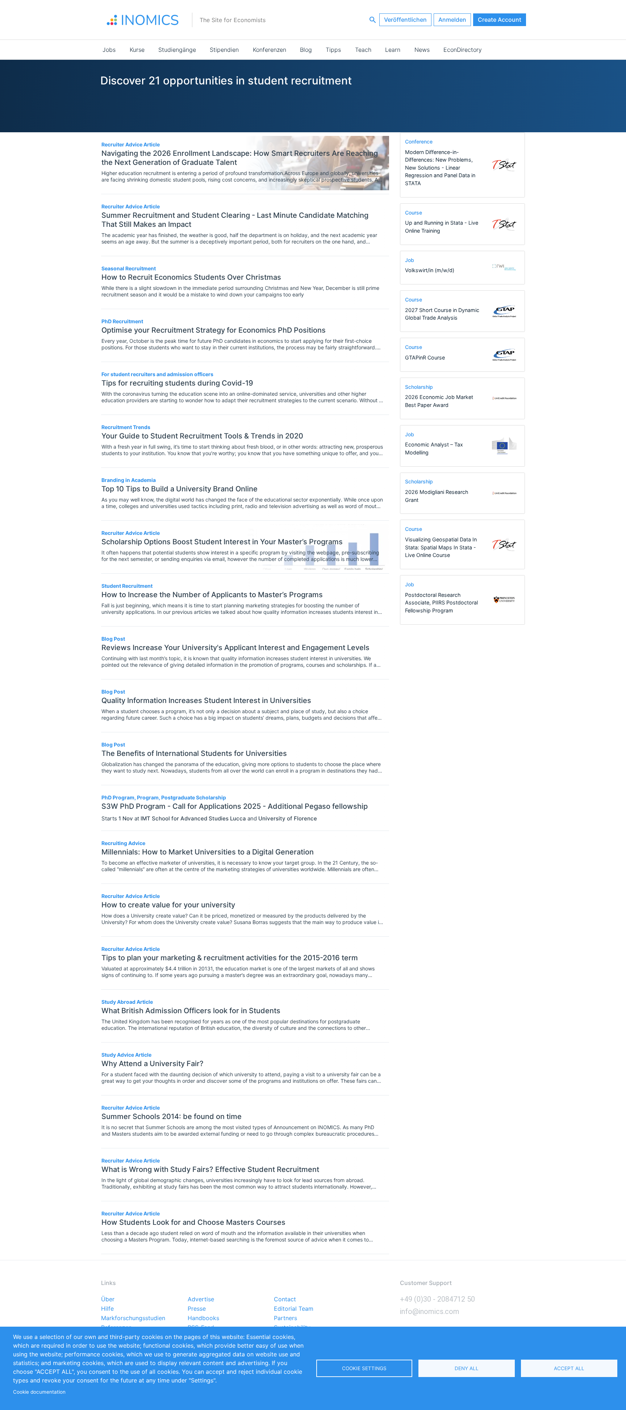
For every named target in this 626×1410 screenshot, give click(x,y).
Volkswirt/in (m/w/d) (429, 270)
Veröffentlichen (405, 19)
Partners (285, 1318)
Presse (197, 1309)
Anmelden (452, 19)
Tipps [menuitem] (333, 49)
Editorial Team (293, 1309)
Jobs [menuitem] (109, 49)
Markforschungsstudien (133, 1318)
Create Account (499, 19)
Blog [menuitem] (306, 49)
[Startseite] (142, 20)
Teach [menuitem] (363, 49)
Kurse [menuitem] (137, 49)
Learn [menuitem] (392, 49)
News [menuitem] (422, 49)
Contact (285, 1299)
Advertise (201, 1299)
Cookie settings (364, 1368)
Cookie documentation (39, 1392)
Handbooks (203, 1318)
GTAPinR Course (425, 357)
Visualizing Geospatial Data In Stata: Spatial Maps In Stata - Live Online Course (441, 547)
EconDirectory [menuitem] (462, 49)
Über (107, 1299)
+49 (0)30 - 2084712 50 (437, 1299)
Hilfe (107, 1309)
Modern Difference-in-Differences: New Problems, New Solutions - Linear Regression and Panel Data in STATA (440, 167)
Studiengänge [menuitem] (177, 49)
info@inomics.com (429, 1311)
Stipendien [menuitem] (224, 49)
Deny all (467, 1368)
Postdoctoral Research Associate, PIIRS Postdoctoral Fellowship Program (441, 603)
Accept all (569, 1368)
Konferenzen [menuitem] (269, 49)
